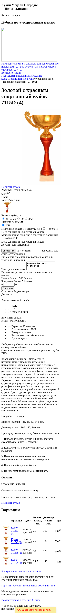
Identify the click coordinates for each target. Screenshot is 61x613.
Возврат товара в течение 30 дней (20, 600)
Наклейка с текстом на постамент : (21, 228)
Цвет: (4, 197)
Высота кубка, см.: (12, 215)
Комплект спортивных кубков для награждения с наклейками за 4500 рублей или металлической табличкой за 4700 (29, 66)
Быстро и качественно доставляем (21, 571)
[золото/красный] (7, 212)
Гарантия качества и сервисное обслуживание (28, 585)
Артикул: (6, 189)
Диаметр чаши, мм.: (12, 221)
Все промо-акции (11, 72)
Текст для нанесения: (13, 269)
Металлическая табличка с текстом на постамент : (30, 235)
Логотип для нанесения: (15, 244)
